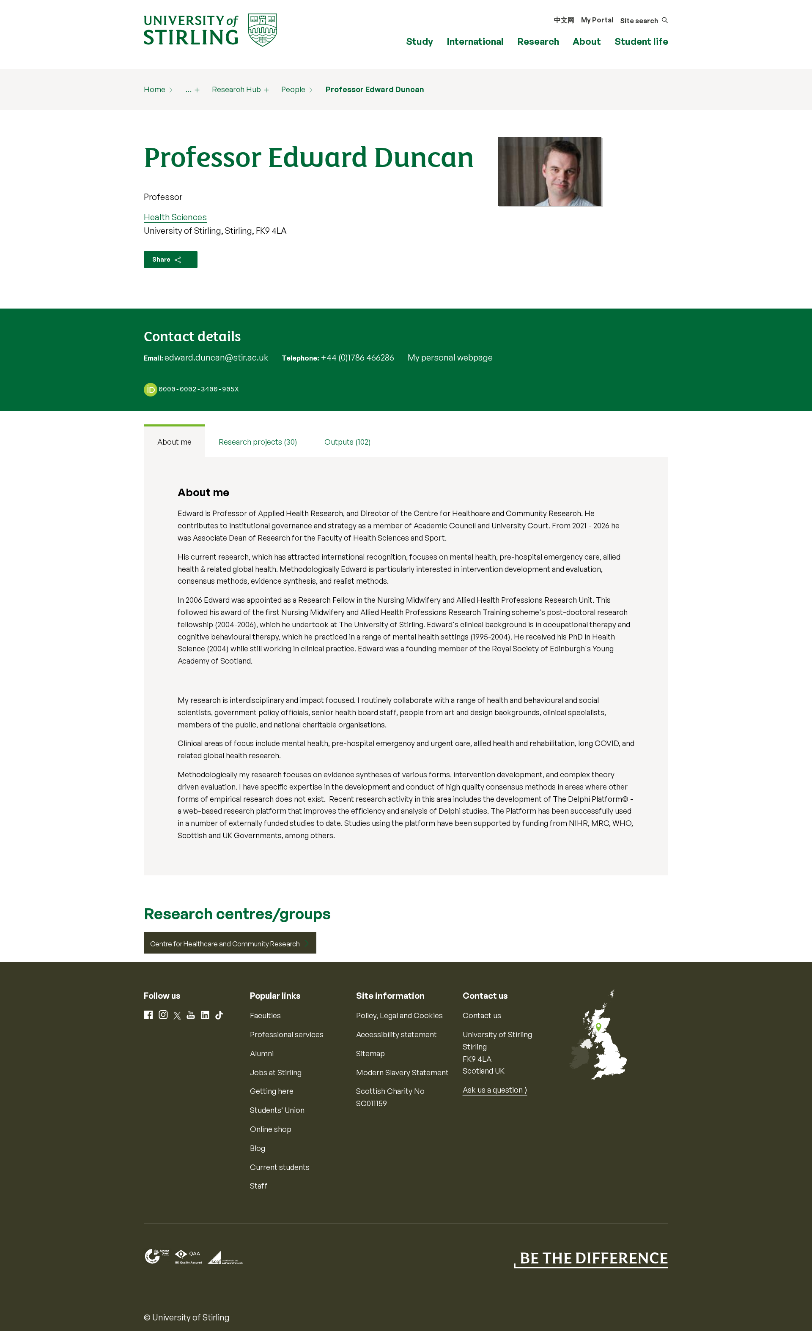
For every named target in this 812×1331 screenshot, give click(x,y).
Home (154, 89)
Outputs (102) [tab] (347, 441)
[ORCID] (150, 389)
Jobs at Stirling (276, 1072)
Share (162, 259)
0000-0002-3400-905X (199, 390)
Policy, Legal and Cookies (399, 1015)
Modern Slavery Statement (402, 1072)
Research (538, 41)
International (475, 41)
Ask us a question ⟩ (495, 1089)
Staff (259, 1185)
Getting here (272, 1091)
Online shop (270, 1129)
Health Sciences (175, 217)
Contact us (482, 1015)
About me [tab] (174, 441)
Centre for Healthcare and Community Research (225, 944)
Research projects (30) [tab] (258, 441)
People (293, 89)
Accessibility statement (396, 1034)
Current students (280, 1167)
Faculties (265, 1015)
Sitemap (370, 1053)
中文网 (564, 20)
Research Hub (236, 89)
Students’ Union (277, 1110)
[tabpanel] (406, 666)
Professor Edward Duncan (375, 89)
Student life (641, 41)
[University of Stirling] (210, 29)
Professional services (287, 1034)
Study (419, 41)
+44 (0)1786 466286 (357, 357)
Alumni (262, 1053)
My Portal (597, 20)
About (587, 41)
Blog (257, 1148)
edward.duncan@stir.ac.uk (216, 357)
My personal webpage (450, 357)
